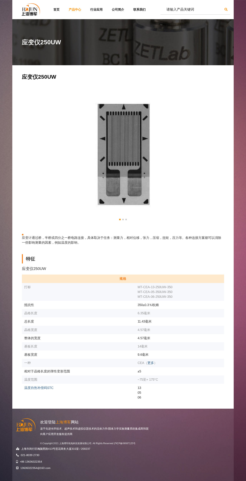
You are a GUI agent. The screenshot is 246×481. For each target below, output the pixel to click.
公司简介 (118, 9)
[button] (120, 219)
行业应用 (96, 9)
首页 (56, 9)
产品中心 (75, 9)
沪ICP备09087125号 (124, 443)
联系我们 (139, 9)
